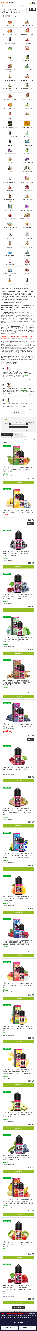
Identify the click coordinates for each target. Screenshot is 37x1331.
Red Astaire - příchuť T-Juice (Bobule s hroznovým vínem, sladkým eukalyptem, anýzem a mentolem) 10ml (17, 373)
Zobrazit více (18, 412)
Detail (30, 523)
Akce (8, 422)
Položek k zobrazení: (18, 427)
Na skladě (8, 419)
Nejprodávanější (8, 437)
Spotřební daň (29, 422)
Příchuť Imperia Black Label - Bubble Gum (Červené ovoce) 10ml (18, 404)
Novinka (15, 422)
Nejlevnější (7, 434)
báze (21, 341)
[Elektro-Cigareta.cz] (9, 2)
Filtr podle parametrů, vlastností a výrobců (17, 431)
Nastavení (18, 1322)
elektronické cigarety (7, 348)
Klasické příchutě (8, 312)
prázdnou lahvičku (13, 317)
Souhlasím (27, 1328)
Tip (20, 422)
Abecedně (21, 437)
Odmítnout (9, 1328)
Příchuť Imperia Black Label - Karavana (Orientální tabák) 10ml (17, 389)
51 (31, 440)
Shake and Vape (15, 326)
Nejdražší (18, 434)
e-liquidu (9, 342)
